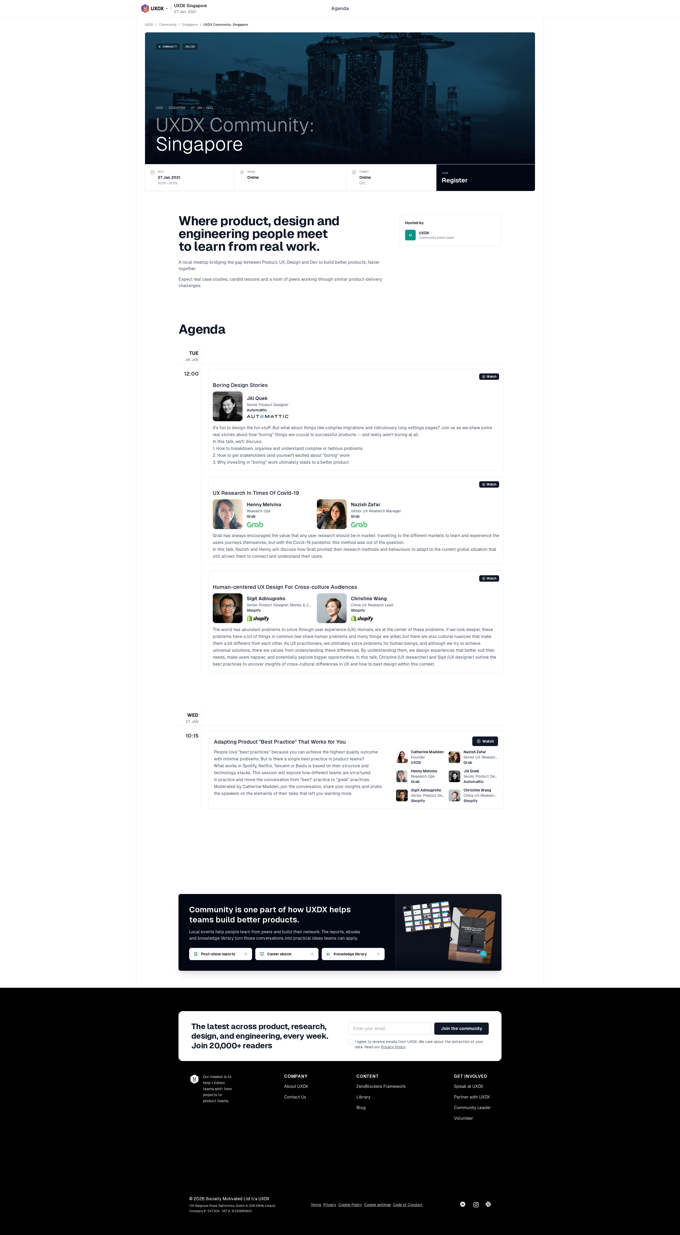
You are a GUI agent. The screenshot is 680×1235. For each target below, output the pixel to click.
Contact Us (295, 1097)
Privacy (329, 1205)
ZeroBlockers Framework (381, 1086)
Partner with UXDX (472, 1097)
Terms (316, 1205)
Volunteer (463, 1118)
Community (167, 25)
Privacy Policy (393, 1047)
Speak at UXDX (468, 1086)
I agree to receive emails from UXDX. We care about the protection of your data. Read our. (419, 1044)
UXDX (149, 25)
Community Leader (472, 1107)
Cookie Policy (350, 1205)
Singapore (190, 25)
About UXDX (296, 1086)
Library (363, 1097)
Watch (491, 376)
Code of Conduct (408, 1205)
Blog (361, 1107)
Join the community (461, 1028)
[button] (356, 419)
